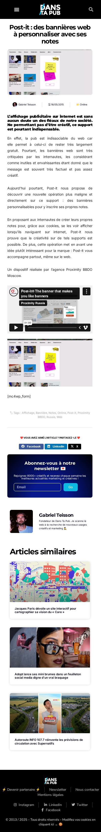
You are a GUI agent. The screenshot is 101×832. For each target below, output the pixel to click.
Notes (52, 413)
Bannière (41, 413)
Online (83, 104)
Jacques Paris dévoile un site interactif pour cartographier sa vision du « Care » (45, 610)
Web (59, 417)
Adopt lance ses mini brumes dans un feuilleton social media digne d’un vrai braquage (48, 675)
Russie (51, 417)
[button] (17, 9)
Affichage (28, 413)
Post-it (71, 413)
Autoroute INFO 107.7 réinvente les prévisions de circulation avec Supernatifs (49, 741)
